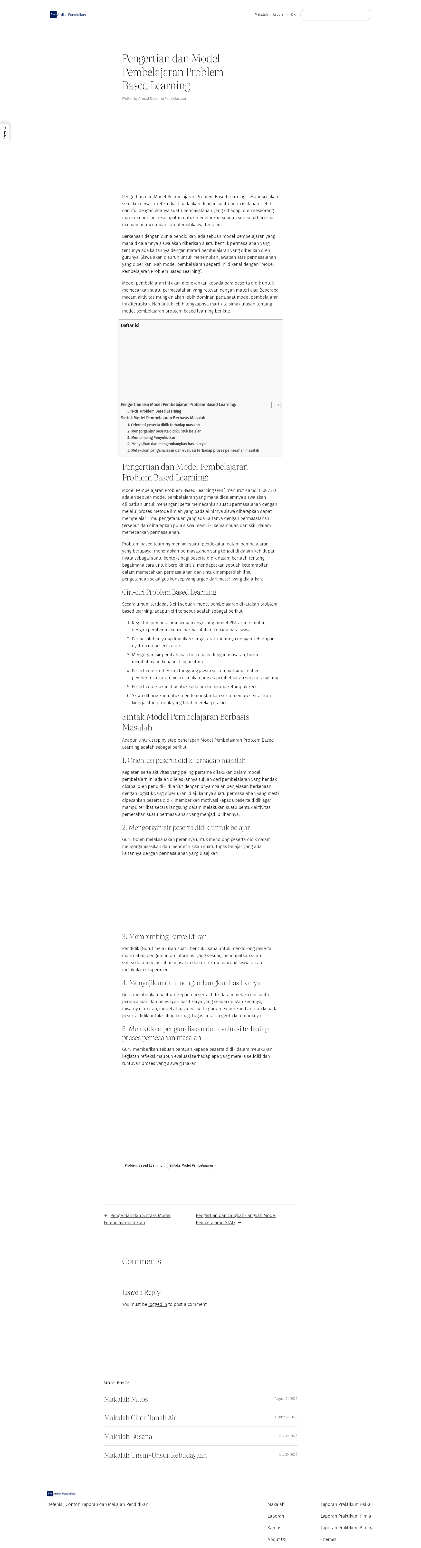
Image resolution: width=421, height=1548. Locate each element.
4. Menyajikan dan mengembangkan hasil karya (166, 444)
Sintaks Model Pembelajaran (191, 1165)
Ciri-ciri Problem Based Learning (154, 411)
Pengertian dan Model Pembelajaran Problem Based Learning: (178, 404)
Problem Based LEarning (143, 1165)
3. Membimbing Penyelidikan (151, 437)
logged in (157, 1304)
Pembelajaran (175, 99)
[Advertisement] (39, 68)
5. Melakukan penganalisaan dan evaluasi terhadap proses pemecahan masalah (193, 450)
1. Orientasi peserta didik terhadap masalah (163, 425)
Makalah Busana (128, 1436)
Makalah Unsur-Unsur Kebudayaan (155, 1454)
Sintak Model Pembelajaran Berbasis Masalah (163, 418)
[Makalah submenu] (269, 15)
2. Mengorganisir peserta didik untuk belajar (164, 431)
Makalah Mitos (126, 1398)
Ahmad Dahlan (149, 99)
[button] (4, 133)
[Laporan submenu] (287, 15)
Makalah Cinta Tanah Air (140, 1417)
